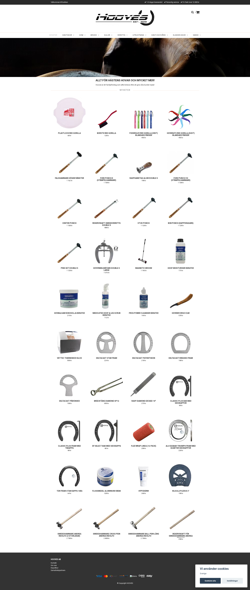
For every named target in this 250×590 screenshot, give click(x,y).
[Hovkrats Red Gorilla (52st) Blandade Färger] (180, 112)
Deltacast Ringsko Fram (181, 358)
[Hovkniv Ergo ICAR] (180, 292)
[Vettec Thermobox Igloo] (69, 337)
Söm (81, 35)
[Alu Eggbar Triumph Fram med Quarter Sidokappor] (180, 425)
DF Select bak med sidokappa (106, 446)
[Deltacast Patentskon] (143, 337)
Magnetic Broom (143, 268)
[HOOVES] (125, 18)
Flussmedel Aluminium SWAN (106, 491)
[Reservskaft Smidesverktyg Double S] (106, 202)
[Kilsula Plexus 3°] (180, 470)
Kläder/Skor (180, 35)
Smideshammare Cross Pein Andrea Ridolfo (106, 535)
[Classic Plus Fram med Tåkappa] (69, 425)
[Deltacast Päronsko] (69, 380)
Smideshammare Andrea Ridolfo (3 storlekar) (69, 535)
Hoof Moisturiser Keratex (181, 268)
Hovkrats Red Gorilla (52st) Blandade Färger (181, 134)
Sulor (107, 35)
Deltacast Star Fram (106, 358)
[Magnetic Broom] (143, 247)
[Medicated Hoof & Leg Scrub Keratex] (106, 292)
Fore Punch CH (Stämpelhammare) (180, 179)
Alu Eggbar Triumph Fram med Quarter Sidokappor (181, 447)
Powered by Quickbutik (125, 585)
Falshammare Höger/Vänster (69, 178)
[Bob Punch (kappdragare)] (180, 202)
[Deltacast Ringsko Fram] (180, 337)
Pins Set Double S (69, 268)
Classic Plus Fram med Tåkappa (69, 447)
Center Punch (69, 223)
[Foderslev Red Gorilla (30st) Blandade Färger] (143, 112)
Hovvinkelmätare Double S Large (106, 269)
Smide (196, 35)
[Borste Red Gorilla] (106, 112)
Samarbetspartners (58, 570)
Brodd (94, 35)
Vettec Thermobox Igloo (69, 358)
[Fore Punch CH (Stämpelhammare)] (180, 157)
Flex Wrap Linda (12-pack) (143, 446)
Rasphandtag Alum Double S (144, 178)
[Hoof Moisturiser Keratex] (180, 247)
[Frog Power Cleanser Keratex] (143, 292)
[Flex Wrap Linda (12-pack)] (143, 425)
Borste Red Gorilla (106, 133)
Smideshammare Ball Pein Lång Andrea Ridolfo (143, 535)
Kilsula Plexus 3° (180, 491)
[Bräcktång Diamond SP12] (106, 380)
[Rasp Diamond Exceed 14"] (143, 380)
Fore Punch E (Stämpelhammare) (106, 179)
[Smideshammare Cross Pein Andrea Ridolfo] (106, 513)
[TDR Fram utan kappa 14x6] (69, 470)
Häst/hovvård (159, 35)
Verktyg (121, 35)
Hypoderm (144, 491)
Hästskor (67, 35)
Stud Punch (144, 223)
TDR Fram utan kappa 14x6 (69, 491)
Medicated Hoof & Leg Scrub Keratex (106, 314)
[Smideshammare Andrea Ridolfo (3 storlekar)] (69, 513)
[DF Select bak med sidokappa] (106, 425)
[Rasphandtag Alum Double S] (143, 157)
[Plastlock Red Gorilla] (69, 112)
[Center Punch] (69, 202)
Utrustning (139, 35)
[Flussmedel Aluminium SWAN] (106, 470)
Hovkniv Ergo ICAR (181, 313)
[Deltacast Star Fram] (106, 337)
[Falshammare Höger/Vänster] (69, 157)
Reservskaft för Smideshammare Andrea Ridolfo (181, 536)
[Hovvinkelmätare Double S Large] (106, 247)
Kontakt (54, 563)
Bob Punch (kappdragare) (180, 223)
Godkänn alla (210, 581)
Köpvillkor (54, 568)
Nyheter (53, 35)
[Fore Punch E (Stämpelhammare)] (106, 157)
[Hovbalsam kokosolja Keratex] (69, 292)
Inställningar (232, 581)
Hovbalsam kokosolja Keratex (69, 313)
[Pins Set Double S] (69, 247)
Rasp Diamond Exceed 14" (144, 401)
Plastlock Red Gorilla (69, 133)
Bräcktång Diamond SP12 (106, 401)
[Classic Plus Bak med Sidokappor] (180, 380)
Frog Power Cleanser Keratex (143, 313)
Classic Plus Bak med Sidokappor (180, 402)
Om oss (54, 565)
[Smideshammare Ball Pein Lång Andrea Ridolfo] (143, 513)
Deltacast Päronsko (69, 401)
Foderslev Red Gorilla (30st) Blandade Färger (143, 134)
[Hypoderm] (143, 470)
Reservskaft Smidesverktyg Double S (106, 224)
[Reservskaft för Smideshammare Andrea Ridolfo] (180, 513)
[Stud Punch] (143, 202)
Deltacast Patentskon (143, 358)
